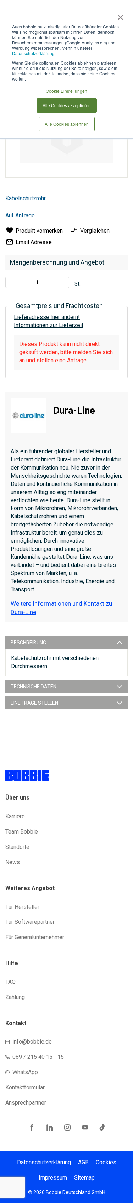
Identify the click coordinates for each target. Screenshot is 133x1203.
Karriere (15, 816)
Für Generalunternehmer (34, 937)
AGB (83, 1162)
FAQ (10, 982)
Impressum (53, 1177)
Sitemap (84, 1177)
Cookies (106, 1162)
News (12, 862)
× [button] (119, 15)
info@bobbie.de (32, 1041)
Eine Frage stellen (34, 703)
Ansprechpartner (25, 1102)
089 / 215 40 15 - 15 (38, 1056)
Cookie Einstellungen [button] (66, 91)
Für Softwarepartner (30, 921)
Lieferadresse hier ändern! (47, 317)
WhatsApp (25, 1072)
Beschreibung (28, 642)
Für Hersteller (22, 907)
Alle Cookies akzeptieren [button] (67, 105)
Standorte (17, 847)
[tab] (66, 642)
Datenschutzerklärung (33, 53)
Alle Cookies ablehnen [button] (67, 124)
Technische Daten (33, 686)
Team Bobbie (21, 831)
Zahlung (15, 997)
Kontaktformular (25, 1087)
